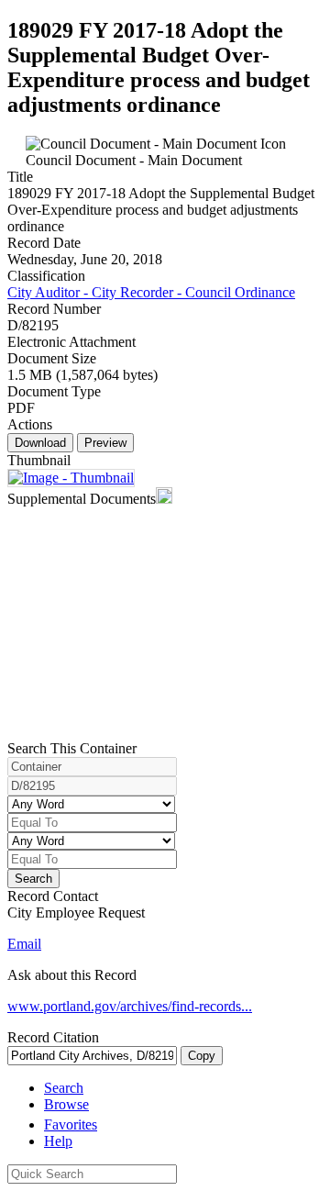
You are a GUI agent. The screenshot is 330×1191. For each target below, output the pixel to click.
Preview (105, 443)
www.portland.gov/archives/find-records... (129, 1006)
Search (33, 878)
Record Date (44, 242)
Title (20, 176)
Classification (46, 276)
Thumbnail (39, 460)
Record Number (54, 309)
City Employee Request (76, 912)
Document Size (51, 358)
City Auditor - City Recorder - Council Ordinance (151, 292)
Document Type (54, 391)
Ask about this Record (72, 975)
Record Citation (53, 1037)
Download (40, 443)
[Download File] (71, 477)
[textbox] (92, 1174)
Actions (29, 424)
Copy (201, 1056)
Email (24, 944)
